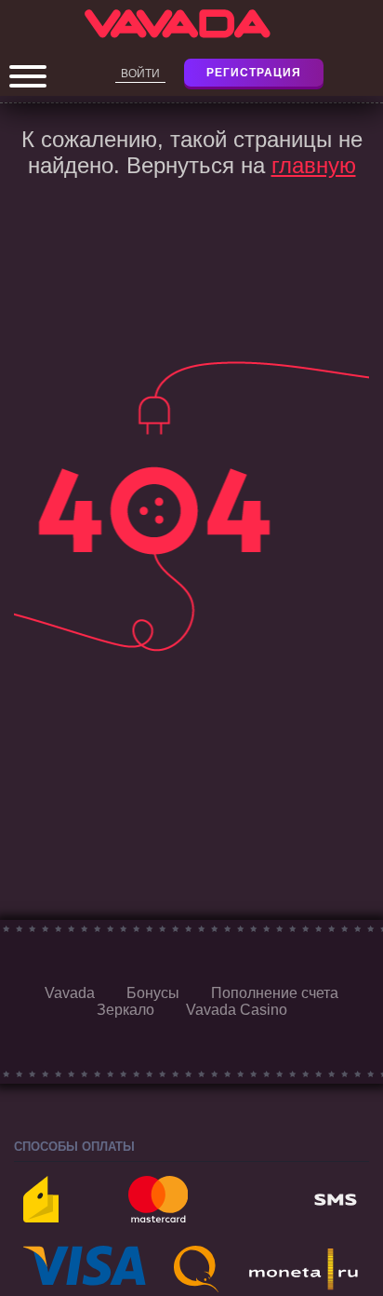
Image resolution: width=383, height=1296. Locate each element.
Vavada (70, 993)
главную (313, 165)
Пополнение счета (274, 993)
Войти (140, 73)
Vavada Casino (236, 1010)
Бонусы (152, 993)
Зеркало (125, 1010)
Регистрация (253, 72)
